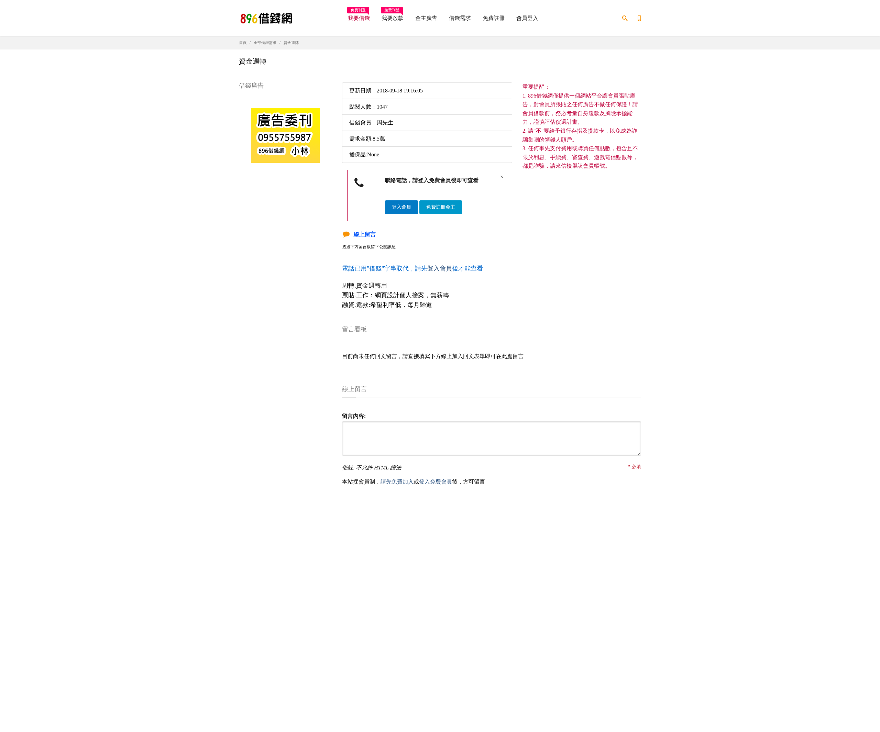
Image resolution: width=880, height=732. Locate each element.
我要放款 (393, 16)
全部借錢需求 (265, 43)
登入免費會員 (435, 482)
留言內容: (354, 416)
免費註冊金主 (440, 207)
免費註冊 (494, 18)
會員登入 (527, 18)
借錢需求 (460, 18)
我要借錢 (359, 16)
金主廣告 (426, 18)
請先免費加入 (397, 482)
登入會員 (401, 207)
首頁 (242, 43)
